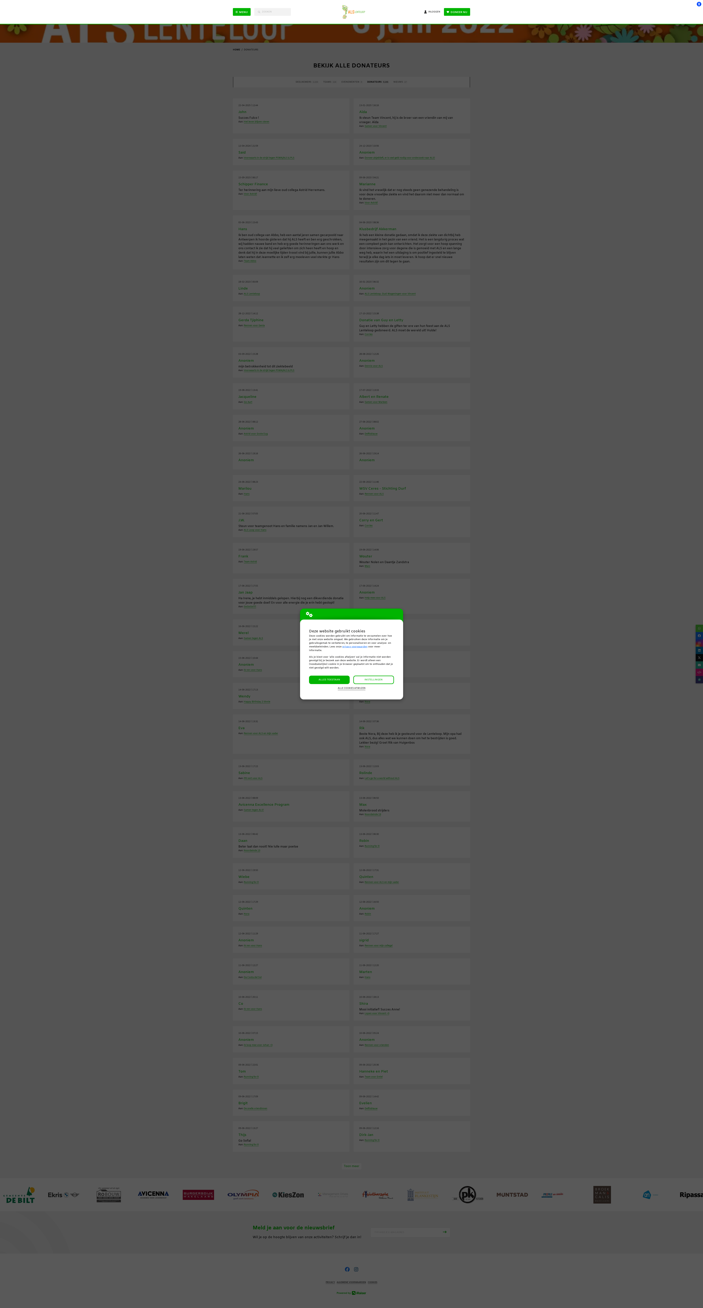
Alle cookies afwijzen (351, 688)
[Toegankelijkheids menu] (699, 4)
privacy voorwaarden (354, 646)
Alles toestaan (329, 679)
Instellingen (373, 679)
